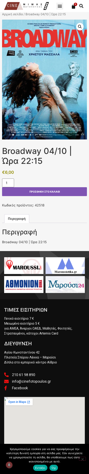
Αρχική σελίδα (12, 14)
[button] (59, 6)
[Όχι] (82, 459)
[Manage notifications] (9, 465)
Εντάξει (40, 467)
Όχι (54, 467)
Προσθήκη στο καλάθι (44, 191)
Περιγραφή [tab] (17, 219)
